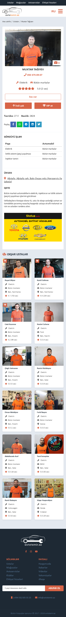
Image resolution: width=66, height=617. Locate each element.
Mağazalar (21, 3)
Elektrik (11, 284)
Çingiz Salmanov (11, 368)
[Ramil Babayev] (16, 488)
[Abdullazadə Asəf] (16, 444)
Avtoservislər (34, 3)
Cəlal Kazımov (10, 324)
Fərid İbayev (42, 412)
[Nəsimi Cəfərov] (49, 312)
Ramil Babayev (11, 500)
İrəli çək (19, 106)
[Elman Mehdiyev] (16, 400)
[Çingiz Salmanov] (16, 356)
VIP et (49, 106)
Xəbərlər (43, 567)
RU (53, 11)
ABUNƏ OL (54, 588)
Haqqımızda (45, 564)
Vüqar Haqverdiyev (44, 500)
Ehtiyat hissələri (49, 3)
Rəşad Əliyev (10, 280)
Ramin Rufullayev (44, 368)
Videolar (43, 571)
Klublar (10, 575)
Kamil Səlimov (43, 280)
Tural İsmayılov (43, 456)
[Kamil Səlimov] (49, 268)
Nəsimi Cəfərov (43, 324)
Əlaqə (42, 579)
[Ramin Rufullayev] (49, 356)
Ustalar (10, 3)
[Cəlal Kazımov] (16, 312)
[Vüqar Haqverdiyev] (49, 488)
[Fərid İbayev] (49, 400)
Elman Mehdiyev (11, 412)
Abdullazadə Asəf (11, 456)
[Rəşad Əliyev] (16, 268)
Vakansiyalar (45, 575)
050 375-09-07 (34, 75)
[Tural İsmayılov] (49, 444)
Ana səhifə (6, 22)
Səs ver (33, 97)
